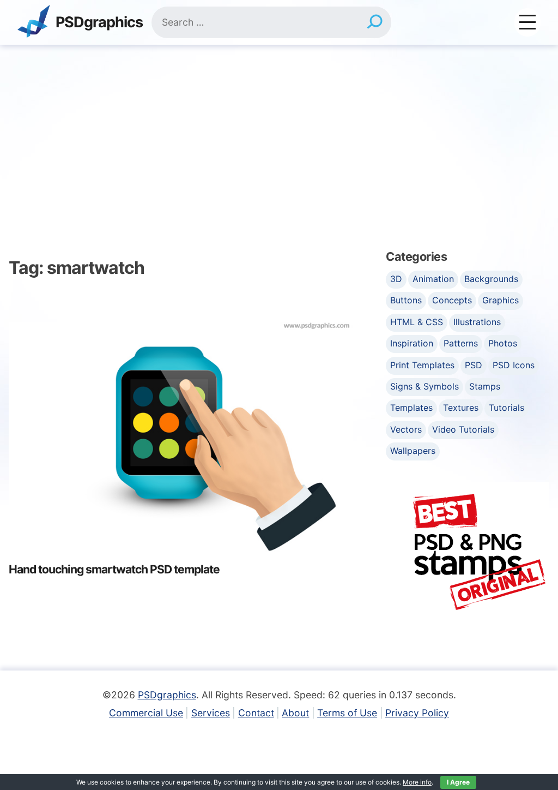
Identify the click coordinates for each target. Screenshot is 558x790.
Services (210, 713)
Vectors (406, 429)
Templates (411, 407)
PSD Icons (514, 365)
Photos (502, 343)
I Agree (458, 782)
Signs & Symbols (424, 386)
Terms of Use (347, 713)
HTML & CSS (416, 321)
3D (396, 278)
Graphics (500, 300)
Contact (256, 713)
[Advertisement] (279, 126)
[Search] (374, 22)
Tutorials (506, 407)
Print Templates (422, 365)
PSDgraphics (99, 22)
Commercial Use (146, 713)
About (295, 713)
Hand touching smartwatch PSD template (114, 569)
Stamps (484, 386)
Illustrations (477, 321)
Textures (460, 407)
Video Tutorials (463, 429)
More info (417, 782)
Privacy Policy (417, 713)
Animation (433, 278)
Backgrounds (491, 278)
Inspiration (411, 343)
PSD (473, 365)
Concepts (452, 300)
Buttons (406, 300)
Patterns (461, 343)
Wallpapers (412, 450)
